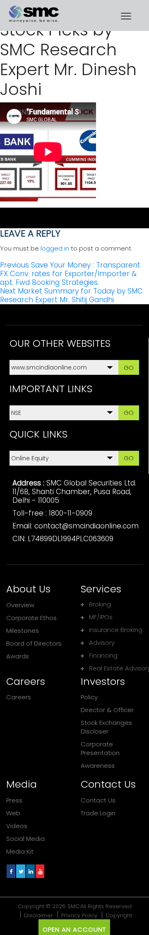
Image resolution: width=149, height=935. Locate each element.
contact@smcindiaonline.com (86, 526)
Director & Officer (107, 709)
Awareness (98, 765)
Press (14, 800)
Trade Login (98, 813)
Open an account (74, 929)
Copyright (119, 915)
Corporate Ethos (31, 617)
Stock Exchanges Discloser (106, 727)
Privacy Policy (79, 915)
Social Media (25, 838)
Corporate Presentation (100, 748)
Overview (20, 605)
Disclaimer (38, 915)
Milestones (22, 630)
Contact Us (98, 800)
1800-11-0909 (70, 513)
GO (129, 367)
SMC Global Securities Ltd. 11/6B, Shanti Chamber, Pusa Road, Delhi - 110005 (74, 491)
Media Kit (20, 851)
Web (13, 813)
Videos (16, 825)
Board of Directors (34, 643)
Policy (89, 697)
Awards (17, 656)
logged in (55, 248)
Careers (18, 697)
